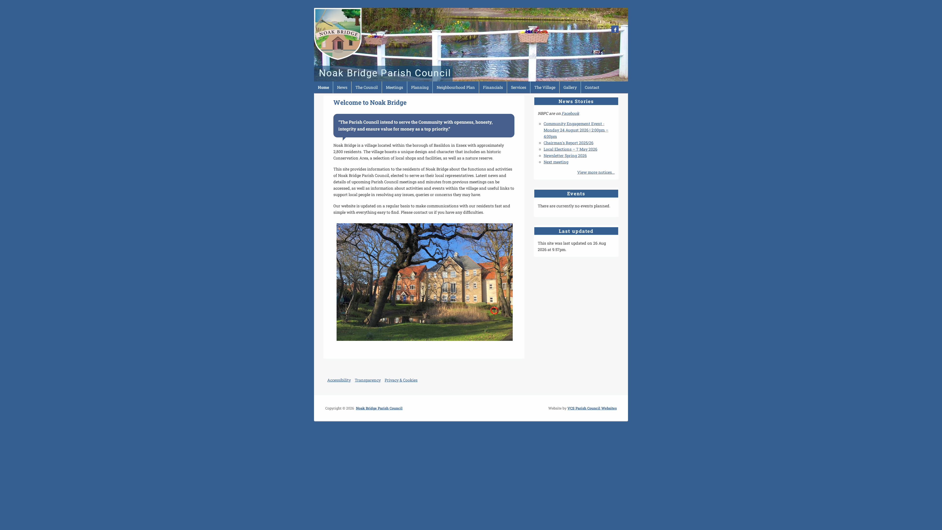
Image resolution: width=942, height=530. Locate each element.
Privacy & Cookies (401, 380)
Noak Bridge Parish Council (379, 408)
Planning (420, 87)
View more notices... (596, 172)
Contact (592, 87)
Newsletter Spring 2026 (565, 155)
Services (518, 87)
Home (323, 87)
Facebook (570, 113)
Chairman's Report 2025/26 (568, 142)
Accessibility (339, 380)
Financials (493, 87)
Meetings (394, 87)
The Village (544, 87)
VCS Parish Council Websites (592, 408)
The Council (366, 87)
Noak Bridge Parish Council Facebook (615, 29)
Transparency (368, 380)
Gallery (570, 87)
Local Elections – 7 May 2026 (570, 149)
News (342, 87)
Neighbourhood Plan (456, 87)
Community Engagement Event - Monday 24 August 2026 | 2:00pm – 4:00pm (576, 130)
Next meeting (556, 161)
